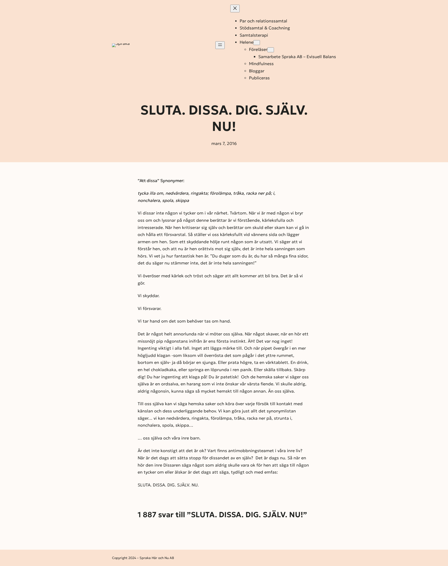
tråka (238, 193)
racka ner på (258, 193)
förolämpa (220, 193)
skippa (182, 200)
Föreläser (258, 49)
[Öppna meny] (220, 45)
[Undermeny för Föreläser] (270, 49)
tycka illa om (150, 193)
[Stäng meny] (235, 8)
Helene (246, 42)
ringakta (199, 193)
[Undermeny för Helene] (256, 42)
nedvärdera (176, 193)
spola (167, 200)
